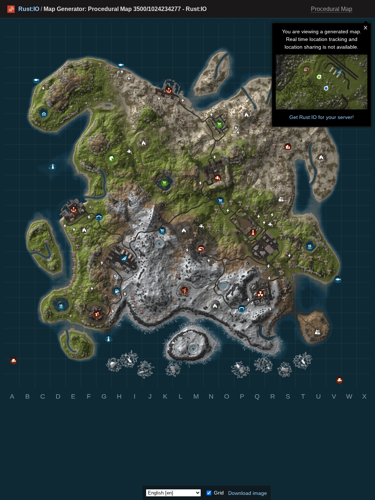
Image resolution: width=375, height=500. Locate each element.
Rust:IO (28, 9)
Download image (247, 493)
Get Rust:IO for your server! (321, 117)
